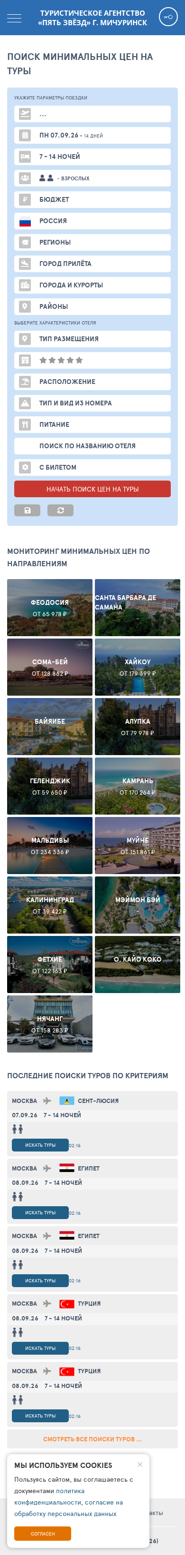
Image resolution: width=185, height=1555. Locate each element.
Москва (24, 1100)
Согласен (43, 1533)
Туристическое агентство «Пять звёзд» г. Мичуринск (92, 17)
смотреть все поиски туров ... (92, 1439)
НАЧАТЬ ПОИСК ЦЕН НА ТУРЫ (92, 488)
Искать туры (40, 1145)
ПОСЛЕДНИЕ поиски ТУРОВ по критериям (87, 1075)
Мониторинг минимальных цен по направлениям (78, 557)
